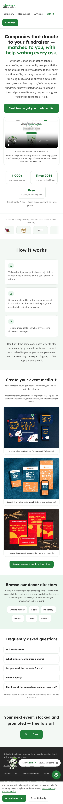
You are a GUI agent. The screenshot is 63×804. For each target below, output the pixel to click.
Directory (9, 13)
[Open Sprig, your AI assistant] (56, 774)
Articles (38, 13)
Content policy (9, 791)
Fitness (45, 618)
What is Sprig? (14, 677)
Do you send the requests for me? (25, 668)
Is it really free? (15, 649)
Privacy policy (48, 788)
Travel (31, 618)
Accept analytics (14, 798)
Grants (18, 618)
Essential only (38, 798)
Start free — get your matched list (31, 108)
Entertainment (17, 609)
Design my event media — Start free (31, 564)
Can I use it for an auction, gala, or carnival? (31, 687)
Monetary (48, 609)
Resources (24, 13)
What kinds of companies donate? (25, 659)
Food (34, 609)
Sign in (50, 14)
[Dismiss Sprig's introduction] (57, 763)
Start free (10, 22)
